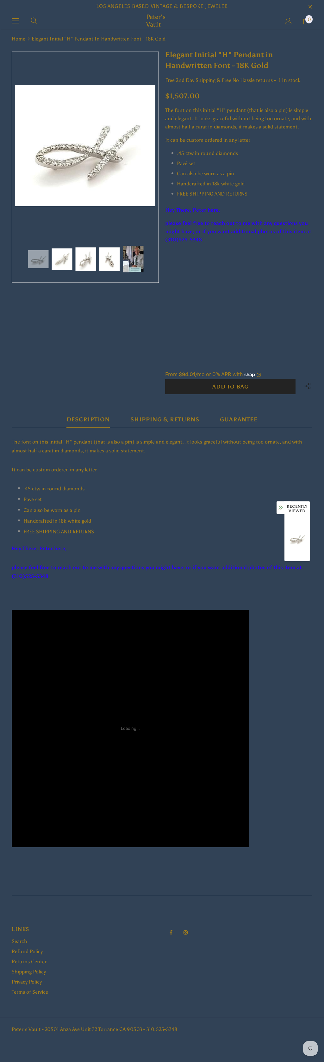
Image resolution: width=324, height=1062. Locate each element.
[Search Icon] (34, 21)
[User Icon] (288, 21)
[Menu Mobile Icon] (15, 21)
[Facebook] (171, 932)
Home (18, 39)
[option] (85, 146)
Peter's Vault (155, 20)
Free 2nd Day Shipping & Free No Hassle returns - (220, 80)
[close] (310, 6)
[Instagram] (185, 932)
